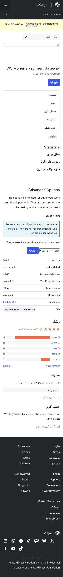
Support (55, 479)
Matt (55, 507)
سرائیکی (47, 533)
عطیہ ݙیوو (24, 485)
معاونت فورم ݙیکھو (51, 397)
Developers (53, 485)
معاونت (52, 136)
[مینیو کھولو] (5, 5)
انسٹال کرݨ (50, 111)
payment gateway (13, 309)
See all (7, 365)
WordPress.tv (50, 490)
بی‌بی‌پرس (53, 512)
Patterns (25, 463)
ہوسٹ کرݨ (54, 457)
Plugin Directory (51, 14)
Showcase (23, 446)
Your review (53, 365)
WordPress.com (49, 501)
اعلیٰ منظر (50, 127)
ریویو (53, 102)
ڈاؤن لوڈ (54, 82)
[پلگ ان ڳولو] (25, 37)
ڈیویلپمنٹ (51, 119)
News (56, 452)
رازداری (55, 463)
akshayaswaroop (49, 73)
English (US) (9, 302)
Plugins (26, 457)
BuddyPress (51, 518)
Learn (56, 473)
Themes (25, 452)
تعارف (56, 446)
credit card (29, 309)
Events (26, 479)
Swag (25, 490)
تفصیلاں (52, 94)
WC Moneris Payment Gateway (33, 68)
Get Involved (22, 473)
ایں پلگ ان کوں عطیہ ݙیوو (48, 426)
